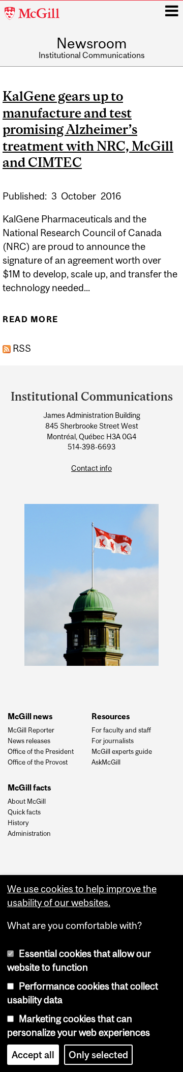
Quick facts (24, 812)
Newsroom (91, 43)
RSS (21, 348)
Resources (111, 716)
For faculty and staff (121, 730)
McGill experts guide (122, 751)
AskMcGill (106, 762)
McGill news (30, 716)
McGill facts (29, 787)
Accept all (33, 1054)
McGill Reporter (31, 730)
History (18, 823)
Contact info (91, 468)
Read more (30, 322)
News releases (29, 741)
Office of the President (41, 751)
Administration (29, 833)
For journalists (113, 741)
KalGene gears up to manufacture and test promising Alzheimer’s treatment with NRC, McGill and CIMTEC (88, 129)
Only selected (98, 1054)
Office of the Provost (38, 762)
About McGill (27, 801)
